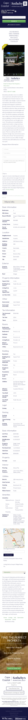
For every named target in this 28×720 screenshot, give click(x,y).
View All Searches (14, 668)
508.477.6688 (10, 10)
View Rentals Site (14, 688)
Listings (10, 617)
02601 (14, 619)
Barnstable (20, 617)
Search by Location (14, 664)
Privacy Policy (10, 189)
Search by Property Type (14, 653)
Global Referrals (14, 713)
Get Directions (8, 555)
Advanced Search (14, 24)
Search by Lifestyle (14, 647)
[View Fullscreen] (5, 536)
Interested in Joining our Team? (14, 692)
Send (4, 193)
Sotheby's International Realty (14, 711)
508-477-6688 (11, 91)
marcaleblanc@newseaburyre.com (10, 701)
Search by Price (14, 658)
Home (5, 617)
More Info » (7, 85)
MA (15, 617)
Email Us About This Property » (12, 83)
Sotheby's (14, 709)
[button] (14, 21)
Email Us (4, 11)
